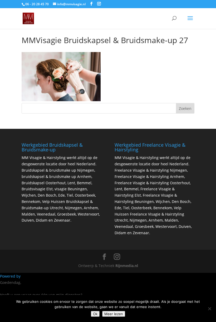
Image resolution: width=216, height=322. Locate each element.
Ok (95, 314)
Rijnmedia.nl (126, 265)
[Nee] (209, 308)
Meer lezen (113, 314)
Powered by (11, 276)
